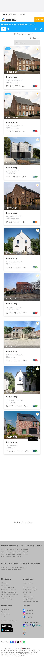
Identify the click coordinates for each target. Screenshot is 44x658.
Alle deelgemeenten (26, 654)
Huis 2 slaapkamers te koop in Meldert (14, 550)
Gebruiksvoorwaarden (8, 650)
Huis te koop (11, 77)
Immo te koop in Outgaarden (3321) (13, 570)
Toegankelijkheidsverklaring (10, 656)
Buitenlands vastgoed (17, 14)
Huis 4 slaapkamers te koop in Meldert (14, 554)
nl (41, 14)
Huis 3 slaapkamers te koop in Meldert (14, 552)
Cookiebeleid (20, 650)
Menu (40, 20)
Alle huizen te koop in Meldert (11, 556)
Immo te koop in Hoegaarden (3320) (14, 567)
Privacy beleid (30, 650)
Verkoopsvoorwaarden (22, 652)
